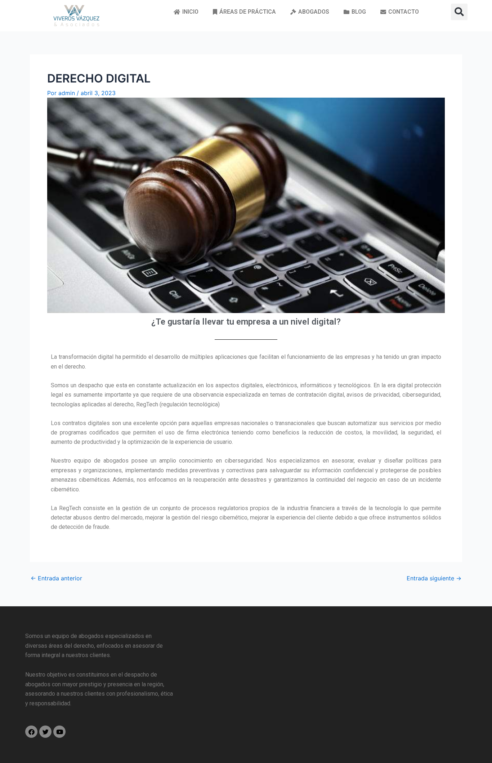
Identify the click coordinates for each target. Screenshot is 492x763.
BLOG (359, 11)
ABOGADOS (313, 11)
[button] (459, 12)
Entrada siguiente (434, 578)
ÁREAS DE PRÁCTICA (247, 11)
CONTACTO (403, 11)
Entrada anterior (56, 578)
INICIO (190, 11)
